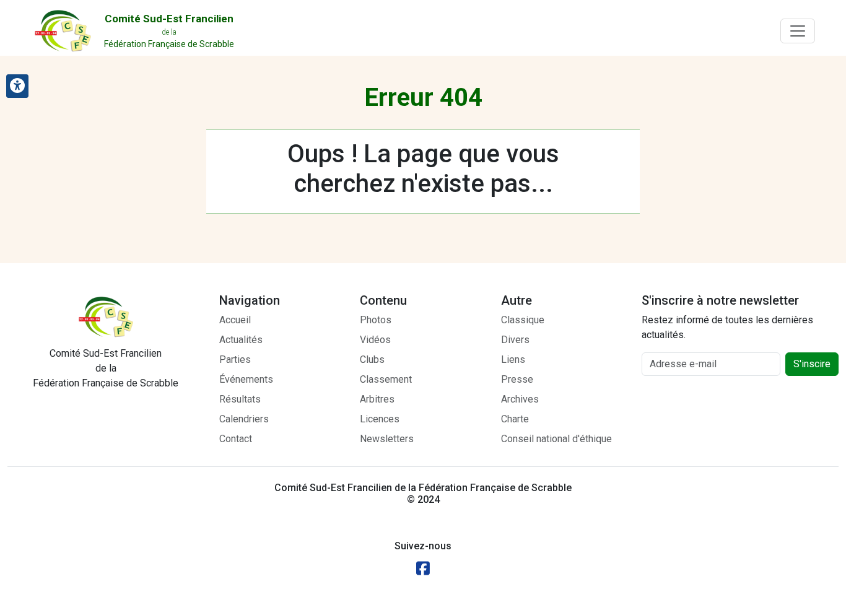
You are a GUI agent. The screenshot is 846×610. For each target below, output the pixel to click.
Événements (246, 379)
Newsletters (387, 439)
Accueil (235, 320)
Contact (235, 439)
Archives (520, 399)
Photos (375, 320)
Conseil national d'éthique (556, 439)
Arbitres (377, 399)
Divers (515, 340)
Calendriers (244, 419)
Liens (513, 359)
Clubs (372, 359)
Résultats (240, 399)
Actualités (241, 340)
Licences (379, 419)
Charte (515, 419)
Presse (517, 379)
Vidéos (375, 340)
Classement (386, 379)
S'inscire (812, 364)
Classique (522, 320)
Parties (235, 359)
